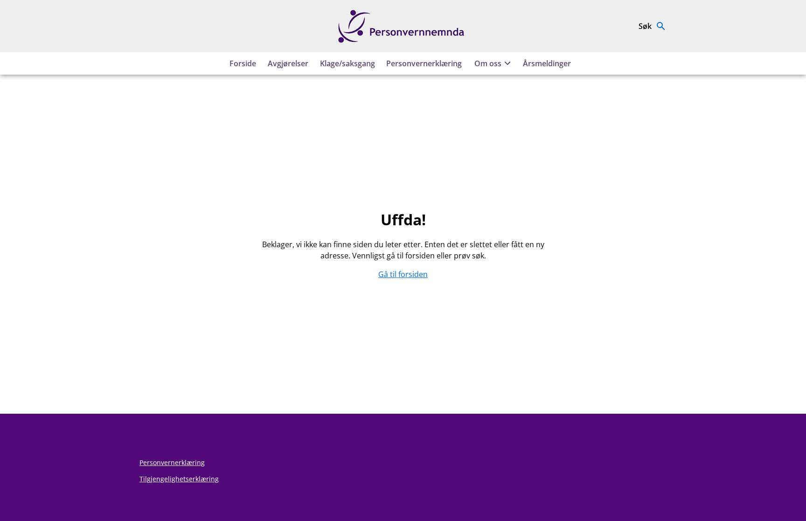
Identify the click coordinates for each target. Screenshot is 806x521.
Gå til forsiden (403, 274)
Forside (242, 63)
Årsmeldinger (547, 63)
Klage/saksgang (347, 63)
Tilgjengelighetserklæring (179, 478)
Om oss (487, 63)
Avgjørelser (288, 63)
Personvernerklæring (424, 63)
